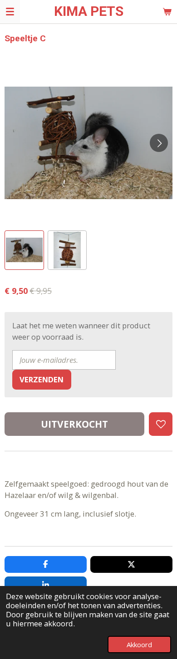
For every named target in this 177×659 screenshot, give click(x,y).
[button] (24, 250)
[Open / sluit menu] (10, 11)
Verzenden (42, 379)
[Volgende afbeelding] (159, 143)
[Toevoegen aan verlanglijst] (160, 424)
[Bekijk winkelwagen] (167, 11)
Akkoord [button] (139, 644)
